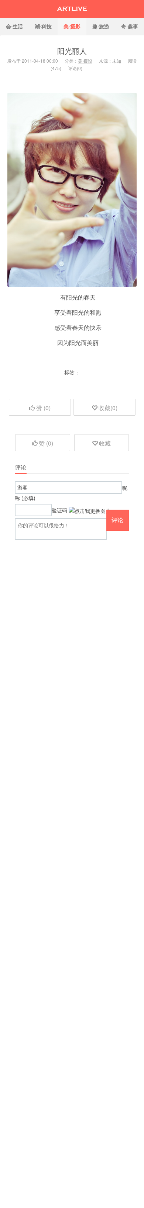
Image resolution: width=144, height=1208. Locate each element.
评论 (117, 520)
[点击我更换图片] (90, 511)
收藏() (108, 408)
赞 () (43, 408)
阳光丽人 (72, 50)
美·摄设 (85, 60)
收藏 (105, 443)
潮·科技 (43, 26)
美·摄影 (72, 26)
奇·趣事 (129, 26)
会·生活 (14, 26)
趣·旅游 (100, 26)
